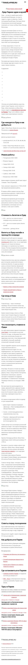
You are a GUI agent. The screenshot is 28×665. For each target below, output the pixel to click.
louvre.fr (15, 133)
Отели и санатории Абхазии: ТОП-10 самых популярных (11, 628)
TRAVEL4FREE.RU (6, 643)
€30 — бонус (6, 579)
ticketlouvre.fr (5, 242)
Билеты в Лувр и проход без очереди (13, 286)
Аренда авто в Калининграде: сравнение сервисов (12, 603)
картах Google (14, 130)
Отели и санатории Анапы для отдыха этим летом (12, 616)
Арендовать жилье (6, 612)
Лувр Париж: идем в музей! (14, 12)
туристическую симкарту (8, 451)
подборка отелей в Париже (10, 573)
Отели (24, 612)
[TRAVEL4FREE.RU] (9, 3)
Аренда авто (4, 599)
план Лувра (4, 332)
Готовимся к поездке (13, 599)
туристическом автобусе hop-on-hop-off (14, 151)
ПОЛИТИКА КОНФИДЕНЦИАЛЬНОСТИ (10, 659)
